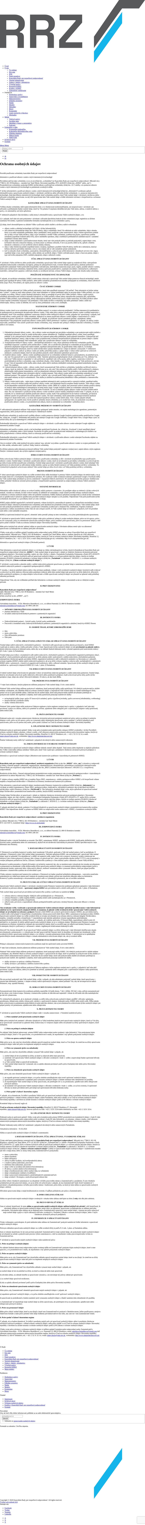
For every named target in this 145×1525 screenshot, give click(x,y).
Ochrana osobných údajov (14, 1403)
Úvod (7, 66)
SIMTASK (13, 137)
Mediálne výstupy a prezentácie (20, 123)
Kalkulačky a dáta (11, 127)
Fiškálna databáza (15, 133)
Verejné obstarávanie (16, 80)
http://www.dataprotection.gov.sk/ (40, 736)
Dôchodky (13, 115)
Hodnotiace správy (16, 95)
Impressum (8, 1399)
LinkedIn (8, 1514)
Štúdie (11, 103)
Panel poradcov (14, 76)
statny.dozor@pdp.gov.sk (9, 736)
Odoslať (5, 1418)
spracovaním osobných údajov (24, 1421)
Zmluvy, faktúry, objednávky (19, 82)
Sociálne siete (14, 121)
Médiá (7, 117)
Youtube (8, 1512)
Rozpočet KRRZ (15, 86)
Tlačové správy (14, 119)
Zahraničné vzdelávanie (17, 90)
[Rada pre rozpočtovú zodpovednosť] (72, 62)
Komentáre (13, 111)
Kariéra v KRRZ (15, 88)
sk (5, 156)
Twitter (7, 1510)
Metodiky (12, 107)
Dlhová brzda (14, 135)
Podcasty (12, 125)
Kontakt (7, 142)
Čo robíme (13, 70)
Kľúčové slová (10, 140)
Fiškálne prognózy (15, 101)
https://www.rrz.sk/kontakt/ (35, 823)
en (5, 158)
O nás (7, 68)
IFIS (10, 74)
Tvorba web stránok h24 (9, 1502)
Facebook (8, 1508)
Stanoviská (8, 1379)
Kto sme (12, 72)
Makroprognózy (15, 99)
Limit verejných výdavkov (18, 113)
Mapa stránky (9, 1369)
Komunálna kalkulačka (17, 129)
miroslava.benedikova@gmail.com (12, 606)
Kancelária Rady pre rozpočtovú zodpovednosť (26, 78)
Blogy (11, 109)
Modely (12, 105)
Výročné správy (15, 84)
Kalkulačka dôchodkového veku (20, 131)
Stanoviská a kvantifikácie (18, 97)
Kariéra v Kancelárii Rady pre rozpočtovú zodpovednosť (25, 1405)
